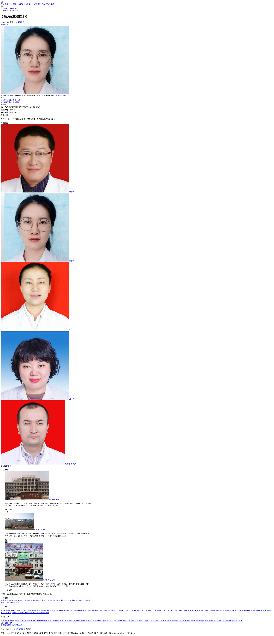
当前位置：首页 (7, 8)
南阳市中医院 (54, 499)
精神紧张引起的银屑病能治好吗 (149, 621)
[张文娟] (35, 330)
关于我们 (4, 625)
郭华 (45, 600)
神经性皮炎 (33, 4)
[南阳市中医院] (27, 499)
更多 (9, 466)
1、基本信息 (5, 100)
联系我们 (11, 625)
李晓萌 (71, 261)
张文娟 (71, 330)
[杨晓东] (35, 192)
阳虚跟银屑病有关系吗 (233, 621)
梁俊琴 (18, 602)
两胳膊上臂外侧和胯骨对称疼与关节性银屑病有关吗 (46, 621)
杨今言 (71, 399)
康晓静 (72, 600)
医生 (10, 4)
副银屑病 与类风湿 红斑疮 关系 (213, 621)
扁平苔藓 (41, 4)
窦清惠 (40, 600)
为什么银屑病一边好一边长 (190, 621)
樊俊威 (66, 600)
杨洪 (36, 600)
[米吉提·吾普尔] (33, 464)
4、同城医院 (15, 102)
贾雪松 (50, 600)
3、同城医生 (5, 102)
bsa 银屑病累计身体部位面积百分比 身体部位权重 (19, 610)
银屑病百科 (24, 4)
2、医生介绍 (15, 100)
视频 (6, 4)
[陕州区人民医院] (19, 529)
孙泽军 (87, 600)
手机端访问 (5, 24)
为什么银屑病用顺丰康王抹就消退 (14, 621)
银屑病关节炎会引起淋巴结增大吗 (79, 621)
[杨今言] (35, 399)
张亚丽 (81, 600)
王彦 (8, 602)
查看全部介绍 (61, 95)
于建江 (61, 600)
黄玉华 (12, 602)
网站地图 (18, 625)
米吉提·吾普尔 (70, 464)
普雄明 (55, 600)
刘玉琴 (3, 602)
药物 (18, 4)
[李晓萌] (35, 261)
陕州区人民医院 (40, 529)
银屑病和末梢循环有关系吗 (103, 621)
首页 (2, 4)
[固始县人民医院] (24, 580)
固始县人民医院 (49, 580)
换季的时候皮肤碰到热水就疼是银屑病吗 (205, 610)
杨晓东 (71, 192)
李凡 (77, 600)
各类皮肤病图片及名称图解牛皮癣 (234, 610)
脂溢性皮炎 (49, 4)
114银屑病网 (19, 22)
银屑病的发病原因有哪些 (170, 621)
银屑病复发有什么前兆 (255, 610)
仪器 (14, 4)
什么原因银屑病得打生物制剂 (125, 621)
